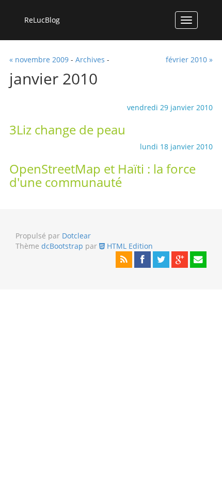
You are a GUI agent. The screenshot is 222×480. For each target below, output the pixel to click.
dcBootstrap (62, 246)
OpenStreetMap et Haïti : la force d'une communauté (102, 176)
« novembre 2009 (39, 59)
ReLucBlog (42, 20)
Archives (90, 59)
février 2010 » (189, 59)
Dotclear (76, 236)
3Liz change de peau (67, 130)
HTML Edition (129, 246)
